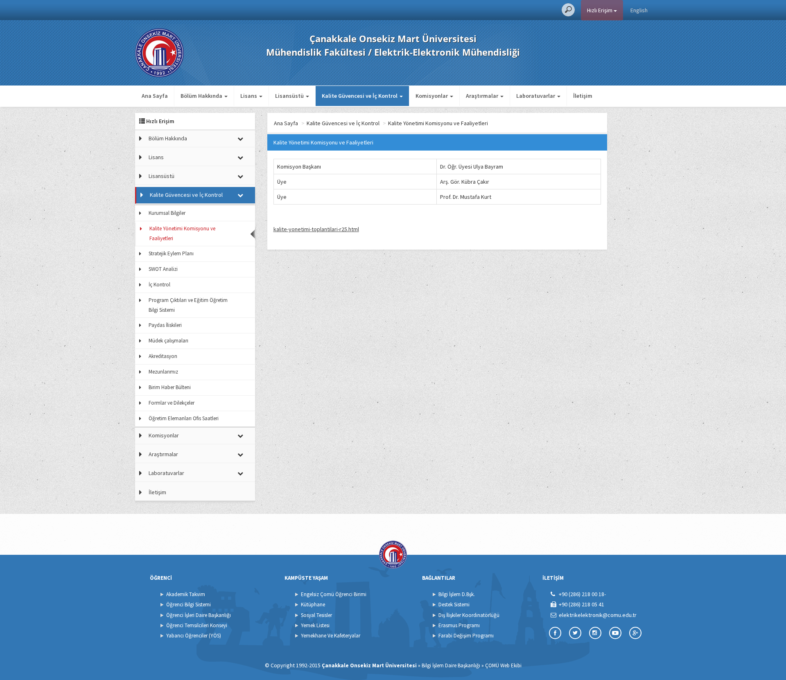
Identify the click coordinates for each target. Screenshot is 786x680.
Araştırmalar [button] (482, 95)
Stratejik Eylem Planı (171, 253)
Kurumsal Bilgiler (167, 212)
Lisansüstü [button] (290, 95)
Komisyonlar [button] (432, 95)
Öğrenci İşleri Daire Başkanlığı (198, 615)
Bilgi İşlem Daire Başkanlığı (451, 665)
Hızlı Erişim (600, 10)
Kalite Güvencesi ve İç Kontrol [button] (360, 95)
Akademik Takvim (185, 594)
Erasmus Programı (459, 625)
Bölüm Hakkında (168, 138)
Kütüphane (313, 604)
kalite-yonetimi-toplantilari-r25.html (316, 229)
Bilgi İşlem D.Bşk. (456, 594)
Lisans (156, 157)
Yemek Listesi (315, 625)
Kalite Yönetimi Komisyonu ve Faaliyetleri (182, 233)
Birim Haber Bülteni (170, 387)
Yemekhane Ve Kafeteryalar (330, 635)
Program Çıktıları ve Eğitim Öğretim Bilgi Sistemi (188, 305)
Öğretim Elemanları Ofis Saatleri (184, 418)
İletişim (582, 95)
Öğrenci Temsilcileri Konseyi (196, 625)
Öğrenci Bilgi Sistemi (188, 604)
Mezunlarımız (163, 371)
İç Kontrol (159, 284)
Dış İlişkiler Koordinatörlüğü (468, 615)
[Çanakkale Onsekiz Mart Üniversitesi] (159, 52)
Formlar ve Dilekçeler (171, 402)
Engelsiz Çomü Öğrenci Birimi (333, 594)
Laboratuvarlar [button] (536, 95)
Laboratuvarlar (166, 473)
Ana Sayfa (155, 95)
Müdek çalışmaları (168, 340)
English (639, 10)
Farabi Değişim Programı (466, 635)
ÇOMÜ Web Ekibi (503, 665)
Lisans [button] (249, 95)
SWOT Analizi (163, 269)
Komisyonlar (164, 435)
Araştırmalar (163, 454)
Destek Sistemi (454, 604)
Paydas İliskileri (165, 325)
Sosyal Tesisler (316, 615)
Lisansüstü (161, 176)
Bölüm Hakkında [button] (202, 95)
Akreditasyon (163, 356)
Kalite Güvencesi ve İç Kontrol (186, 194)
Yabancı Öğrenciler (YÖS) (193, 635)
